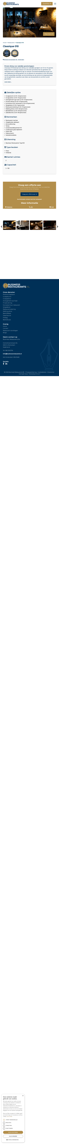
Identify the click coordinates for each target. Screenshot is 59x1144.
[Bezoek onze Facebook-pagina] (4, 364)
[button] (13, 1140)
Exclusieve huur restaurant (11, 305)
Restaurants (11, 42)
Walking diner (7, 311)
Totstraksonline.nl (34, 374)
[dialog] (13, 1118)
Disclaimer (50, 372)
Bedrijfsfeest (7, 313)
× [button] (22, 1095)
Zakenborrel (7, 315)
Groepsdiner (7, 298)
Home (4, 42)
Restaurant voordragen (10, 330)
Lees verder (9, 1116)
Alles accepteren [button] (13, 1132)
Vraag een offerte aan (28, 194)
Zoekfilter (46, 4)
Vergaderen (7, 307)
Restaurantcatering (9, 309)
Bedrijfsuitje (7, 319)
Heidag (5, 317)
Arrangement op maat (10, 301)
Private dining (7, 303)
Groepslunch (7, 296)
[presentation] (1, 226)
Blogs (5, 332)
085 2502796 (9, 350)
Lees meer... (8, 82)
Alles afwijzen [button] (13, 1136)
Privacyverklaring (31, 372)
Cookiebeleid (42, 372)
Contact (5, 328)
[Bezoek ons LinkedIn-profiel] (6, 364)
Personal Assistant (9, 294)
